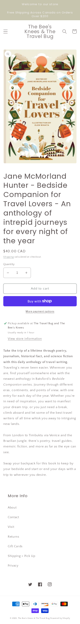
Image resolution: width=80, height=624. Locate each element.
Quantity (9, 264)
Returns (13, 536)
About (12, 507)
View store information (25, 338)
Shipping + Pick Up (21, 556)
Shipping (8, 257)
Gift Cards (15, 546)
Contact (13, 517)
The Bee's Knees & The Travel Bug (34, 618)
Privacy (13, 565)
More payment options (40, 311)
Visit (11, 527)
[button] (5, 31)
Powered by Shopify (60, 618)
